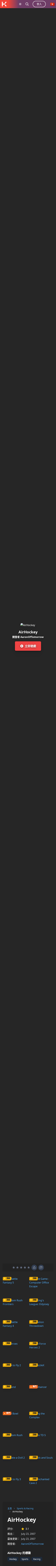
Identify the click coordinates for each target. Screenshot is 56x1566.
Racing (36, 1559)
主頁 (9, 1508)
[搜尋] (27, 4)
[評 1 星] (13, 1267)
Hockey (13, 1559)
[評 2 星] (17, 1267)
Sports (25, 1559)
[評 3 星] (21, 1267)
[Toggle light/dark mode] (20, 4)
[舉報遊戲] (41, 1267)
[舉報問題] (34, 1267)
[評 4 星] (24, 1267)
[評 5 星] (28, 1267)
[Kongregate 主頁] (4, 4)
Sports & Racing (25, 1508)
